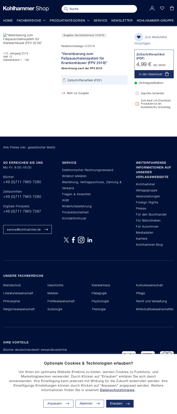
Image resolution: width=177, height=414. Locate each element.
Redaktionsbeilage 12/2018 (78, 46)
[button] (90, 404)
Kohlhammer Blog (149, 244)
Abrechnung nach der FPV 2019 (81, 68)
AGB (65, 200)
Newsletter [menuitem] (122, 20)
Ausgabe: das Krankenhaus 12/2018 (83, 35)
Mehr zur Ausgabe (78, 93)
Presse (141, 208)
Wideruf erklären (74, 176)
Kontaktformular (74, 218)
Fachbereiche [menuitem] (29, 20)
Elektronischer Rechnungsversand (87, 170)
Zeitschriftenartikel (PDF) (84, 80)
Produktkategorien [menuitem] (67, 20)
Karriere (141, 238)
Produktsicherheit (75, 212)
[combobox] (99, 9)
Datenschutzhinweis (117, 390)
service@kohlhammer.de (24, 229)
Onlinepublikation (151, 83)
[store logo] (26, 8)
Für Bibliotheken (148, 220)
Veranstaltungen (148, 196)
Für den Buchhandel (151, 214)
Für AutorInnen (147, 226)
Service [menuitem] (100, 20)
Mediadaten (144, 232)
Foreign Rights (147, 202)
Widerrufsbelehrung (77, 206)
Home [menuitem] (8, 20)
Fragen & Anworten (76, 194)
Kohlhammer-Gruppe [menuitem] (155, 20)
